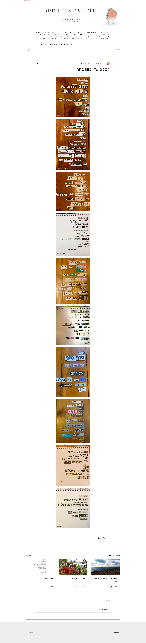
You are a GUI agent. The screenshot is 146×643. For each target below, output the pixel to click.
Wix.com (55, 638)
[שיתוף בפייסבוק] (109, 538)
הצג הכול (28, 555)
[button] (29, 50)
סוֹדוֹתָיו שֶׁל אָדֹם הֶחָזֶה (73, 10)
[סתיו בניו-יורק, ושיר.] (73, 567)
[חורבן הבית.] (40, 567)
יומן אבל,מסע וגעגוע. (73, 20)
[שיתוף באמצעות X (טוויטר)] (104, 538)
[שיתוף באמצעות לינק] (94, 538)
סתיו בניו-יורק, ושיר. (78, 579)
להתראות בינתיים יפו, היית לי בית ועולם (106, 580)
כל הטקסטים (116, 50)
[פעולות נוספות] (37, 63)
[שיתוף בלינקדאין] (99, 538)
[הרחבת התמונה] (73, 97)
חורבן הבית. (49, 579)
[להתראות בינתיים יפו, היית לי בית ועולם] (105, 567)
